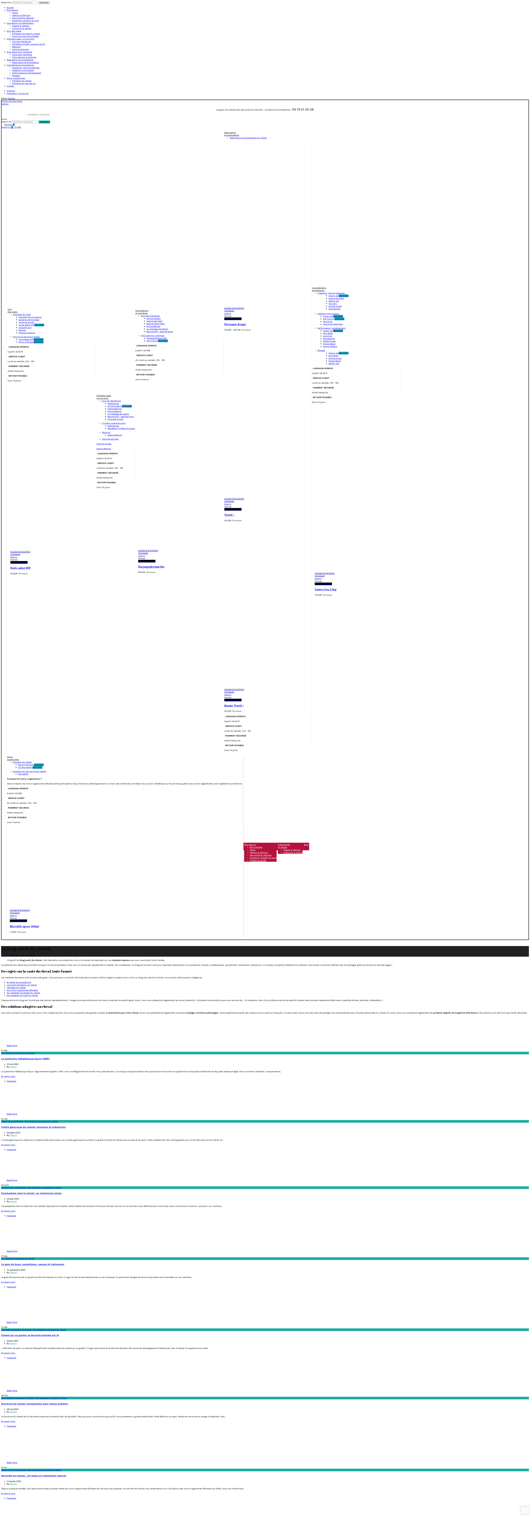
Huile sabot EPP (31, 325)
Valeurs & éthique (21, 15)
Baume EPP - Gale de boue (121, 416)
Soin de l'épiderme (111, 401)
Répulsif (16, 46)
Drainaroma (334, 309)
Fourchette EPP (31, 339)
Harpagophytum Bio (151, 566)
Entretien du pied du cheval (26, 33)
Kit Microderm (120, 406)
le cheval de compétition (19, 982)
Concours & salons (21, 28)
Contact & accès (258, 860)
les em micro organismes (14, 1187)
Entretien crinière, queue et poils (28, 44)
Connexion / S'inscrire (17, 93)
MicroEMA (23, 774)
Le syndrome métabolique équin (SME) (25, 1058)
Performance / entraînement (331, 328)
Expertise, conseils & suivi (25, 20)
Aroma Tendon (153, 318)
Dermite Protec (104, 444)
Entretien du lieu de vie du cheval (29, 771)
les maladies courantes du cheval (23, 993)
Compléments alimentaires (20, 65)
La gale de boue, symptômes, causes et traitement (32, 1264)
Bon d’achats (256, 847)
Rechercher (43, 3)
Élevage (16, 75)
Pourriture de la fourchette (25, 36)
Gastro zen (333, 301)
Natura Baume (115, 435)
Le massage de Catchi (118, 414)
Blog (306, 844)
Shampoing (113, 403)
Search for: (6, 2)
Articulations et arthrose (24, 57)
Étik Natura (12, 10)
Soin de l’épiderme (21, 41)
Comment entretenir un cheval (16, 1329)
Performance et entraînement (26, 73)
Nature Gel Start (154, 321)
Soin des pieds (14, 31)
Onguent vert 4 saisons (30, 317)
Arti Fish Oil (157, 341)
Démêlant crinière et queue (121, 428)
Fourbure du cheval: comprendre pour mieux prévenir (34, 1403)
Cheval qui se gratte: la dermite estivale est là (30, 1335)
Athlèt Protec (329, 341)
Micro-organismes (16, 78)
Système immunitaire (23, 70)
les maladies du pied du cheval (22, 995)
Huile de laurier (26, 322)
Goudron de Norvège (29, 319)
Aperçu (13, 557)
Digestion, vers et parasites (25, 67)
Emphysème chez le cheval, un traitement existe (31, 1193)
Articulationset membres (141, 312)
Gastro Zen (333, 363)
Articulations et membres (19, 52)
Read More (12, 1045)
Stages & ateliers (21, 26)
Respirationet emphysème (231, 134)
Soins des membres (22, 54)
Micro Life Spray (31, 764)
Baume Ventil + (234, 705)
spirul (326, 336)
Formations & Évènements (20, 23)
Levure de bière (336, 298)
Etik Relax (328, 333)
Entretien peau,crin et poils (104, 397)
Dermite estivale (20, 49)
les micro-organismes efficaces (22, 990)
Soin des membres (150, 316)
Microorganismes (13, 758)
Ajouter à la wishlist (20, 552)
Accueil (10, 7)
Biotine (22, 330)
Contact (10, 86)
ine (330, 336)
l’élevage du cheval (16, 987)
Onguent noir (25, 327)
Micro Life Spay (31, 342)
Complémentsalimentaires (319, 289)
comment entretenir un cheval (22, 985)
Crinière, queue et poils (113, 423)
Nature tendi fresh (155, 323)
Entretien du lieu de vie (23, 83)
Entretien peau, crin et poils (20, 39)
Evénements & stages (284, 846)
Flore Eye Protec (115, 419)
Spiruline (327, 321)
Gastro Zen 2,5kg (325, 589)
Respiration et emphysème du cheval (248, 138)
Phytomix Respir (235, 324)
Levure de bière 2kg (333, 324)
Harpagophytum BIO (156, 338)
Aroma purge (335, 306)
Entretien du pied (22, 314)
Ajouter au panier (233, 509)
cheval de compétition (12, 1121)
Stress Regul (329, 344)
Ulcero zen (338, 295)
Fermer (11, 98)
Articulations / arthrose (152, 335)
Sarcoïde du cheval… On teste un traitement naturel (33, 1475)
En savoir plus (8, 1076)
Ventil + (229, 515)
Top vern (332, 303)
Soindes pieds (12, 310)
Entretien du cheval (21, 81)
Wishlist (11, 91)
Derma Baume (115, 408)
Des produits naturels (23, 18)
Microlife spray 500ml (24, 926)
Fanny (15, 12)
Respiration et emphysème (20, 60)
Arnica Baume (114, 411)
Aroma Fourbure (27, 333)
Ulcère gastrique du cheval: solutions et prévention (33, 1127)
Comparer (15, 554)
